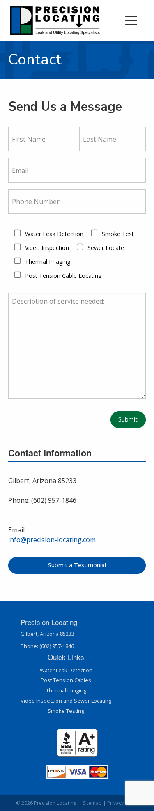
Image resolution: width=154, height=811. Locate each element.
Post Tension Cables (66, 680)
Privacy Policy (122, 803)
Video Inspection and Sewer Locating (66, 700)
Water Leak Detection (66, 670)
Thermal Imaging (66, 690)
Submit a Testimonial (77, 565)
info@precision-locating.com (52, 539)
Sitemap (92, 803)
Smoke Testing (66, 711)
